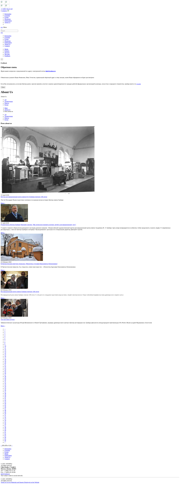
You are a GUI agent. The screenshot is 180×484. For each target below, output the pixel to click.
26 (5, 373)
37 (5, 391)
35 (5, 388)
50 (5, 413)
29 (5, 378)
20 (5, 363)
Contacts (4, 11)
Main (6, 108)
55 (5, 422)
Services (6, 52)
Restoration (7, 14)
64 (5, 437)
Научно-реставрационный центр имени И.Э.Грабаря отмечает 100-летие (24, 197)
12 (5, 349)
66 (5, 440)
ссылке (138, 84)
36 (5, 390)
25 (5, 371)
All (5, 100)
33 (5, 385)
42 (5, 400)
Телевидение (8, 101)
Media (6, 49)
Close (3, 87)
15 (5, 354)
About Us (7, 22)
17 (5, 358)
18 (5, 359)
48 (5, 410)
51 (5, 415)
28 (5, 376)
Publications (8, 21)
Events (6, 17)
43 (5, 402)
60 (5, 430)
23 (5, 368)
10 (5, 346)
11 (5, 347)
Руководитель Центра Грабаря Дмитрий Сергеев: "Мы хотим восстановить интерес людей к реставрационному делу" (38, 224)
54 (5, 420)
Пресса (6, 103)
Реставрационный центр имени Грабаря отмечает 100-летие (20, 291)
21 (5, 364)
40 (5, 397)
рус (2, 27)
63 (5, 435)
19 (5, 361)
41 (5, 398)
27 (5, 375)
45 (5, 405)
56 (5, 424)
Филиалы (7, 19)
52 (5, 417)
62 (5, 434)
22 (5, 366)
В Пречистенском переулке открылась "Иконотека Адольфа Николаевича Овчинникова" (29, 264)
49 (5, 412)
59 (5, 429)
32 (5, 383)
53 (5, 418)
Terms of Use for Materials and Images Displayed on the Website (20, 482)
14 (5, 353)
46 (5, 407)
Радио (6, 105)
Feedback (7, 56)
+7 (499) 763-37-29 (6, 9)
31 (5, 381)
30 (5, 380)
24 (5, 369)
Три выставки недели (8, 319)
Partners (6, 51)
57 (5, 425)
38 (5, 393)
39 (5, 395)
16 (5, 356)
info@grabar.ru (51, 71)
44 (5, 403)
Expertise (7, 15)
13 (5, 351)
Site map (7, 54)
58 (5, 427)
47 (5, 408)
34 (5, 386)
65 (5, 439)
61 (5, 432)
